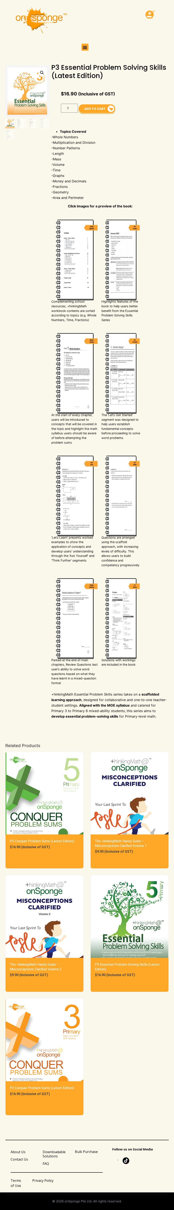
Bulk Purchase (86, 1151)
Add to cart (94, 109)
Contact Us (19, 1159)
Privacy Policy (42, 1180)
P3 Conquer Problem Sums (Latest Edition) (42, 1088)
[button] (84, 47)
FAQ (46, 1163)
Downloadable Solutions (54, 1154)
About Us (18, 1152)
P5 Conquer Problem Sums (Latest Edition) (42, 841)
